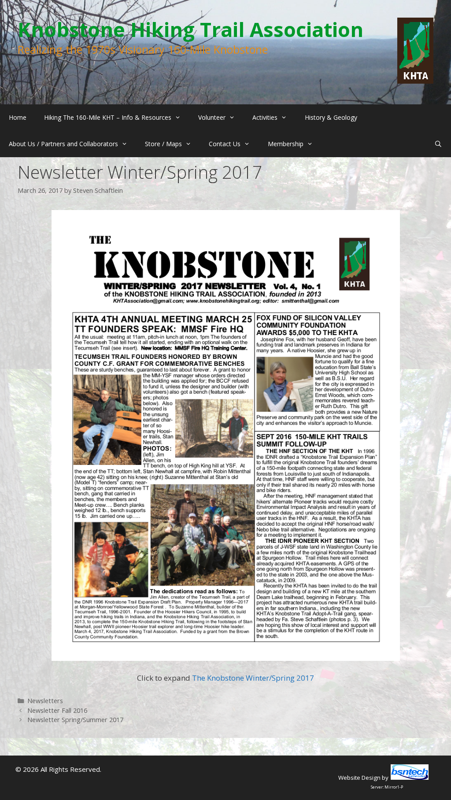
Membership (285, 144)
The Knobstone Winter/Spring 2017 (253, 678)
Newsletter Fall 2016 (57, 710)
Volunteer (212, 117)
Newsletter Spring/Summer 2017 (75, 719)
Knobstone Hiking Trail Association (190, 29)
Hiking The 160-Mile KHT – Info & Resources (107, 117)
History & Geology (331, 117)
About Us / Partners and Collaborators (63, 144)
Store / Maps (163, 144)
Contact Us (224, 144)
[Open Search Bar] (438, 144)
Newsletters (45, 701)
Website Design (359, 778)
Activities (264, 117)
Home (17, 117)
